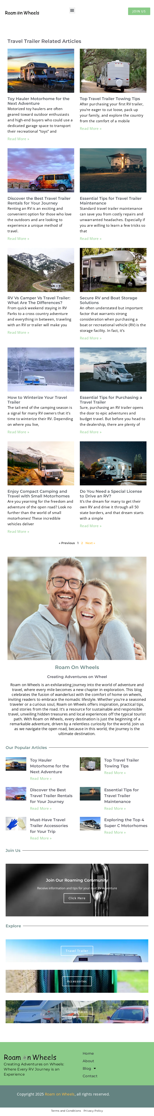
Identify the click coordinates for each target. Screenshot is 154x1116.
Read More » (18, 138)
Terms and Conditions (66, 1110)
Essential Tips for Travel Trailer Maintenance (111, 200)
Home (88, 1053)
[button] (72, 10)
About (88, 1061)
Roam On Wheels (77, 667)
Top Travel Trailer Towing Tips (110, 98)
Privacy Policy (93, 1110)
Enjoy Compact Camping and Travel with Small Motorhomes (39, 493)
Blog (87, 1068)
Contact (90, 1076)
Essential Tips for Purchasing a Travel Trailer (111, 399)
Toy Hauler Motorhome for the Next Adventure (38, 101)
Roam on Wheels (60, 1094)
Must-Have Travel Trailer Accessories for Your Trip (49, 825)
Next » (90, 543)
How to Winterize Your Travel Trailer (37, 399)
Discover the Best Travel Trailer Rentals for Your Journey (39, 200)
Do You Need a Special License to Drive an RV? (111, 493)
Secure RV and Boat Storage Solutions (108, 300)
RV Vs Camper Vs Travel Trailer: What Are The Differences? (39, 300)
